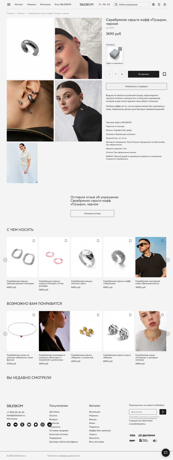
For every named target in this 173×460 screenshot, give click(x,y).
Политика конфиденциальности (63, 455)
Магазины (45, 4)
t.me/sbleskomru (137, 423)
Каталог (19, 4)
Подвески (94, 427)
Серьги (93, 434)
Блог (63, 4)
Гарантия (54, 423)
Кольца (93, 419)
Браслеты (94, 438)
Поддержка (55, 438)
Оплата (53, 415)
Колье (92, 423)
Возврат (53, 419)
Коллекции (94, 412)
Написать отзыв (92, 213)
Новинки (31, 4)
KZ (108, 4)
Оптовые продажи (58, 430)
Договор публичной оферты (63, 442)
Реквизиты (54, 427)
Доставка (54, 412)
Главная (10, 13)
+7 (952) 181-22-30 (15, 412)
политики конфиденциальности (146, 418)
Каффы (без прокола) (100, 430)
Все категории (96, 442)
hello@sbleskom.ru (16, 415)
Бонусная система (58, 434)
